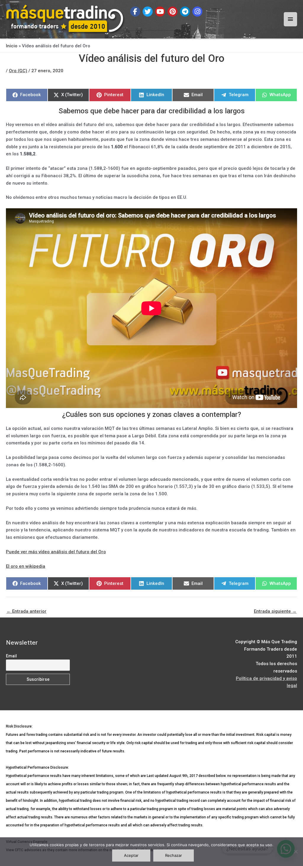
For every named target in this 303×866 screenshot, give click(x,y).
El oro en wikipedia (25, 566)
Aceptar (131, 855)
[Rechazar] (296, 851)
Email (11, 656)
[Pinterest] (172, 12)
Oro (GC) (18, 70)
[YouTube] (160, 12)
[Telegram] (185, 12)
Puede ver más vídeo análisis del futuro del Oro (56, 551)
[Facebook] (135, 12)
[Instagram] (197, 12)
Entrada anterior (26, 611)
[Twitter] (148, 12)
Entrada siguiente (275, 611)
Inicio (11, 46)
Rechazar (173, 855)
